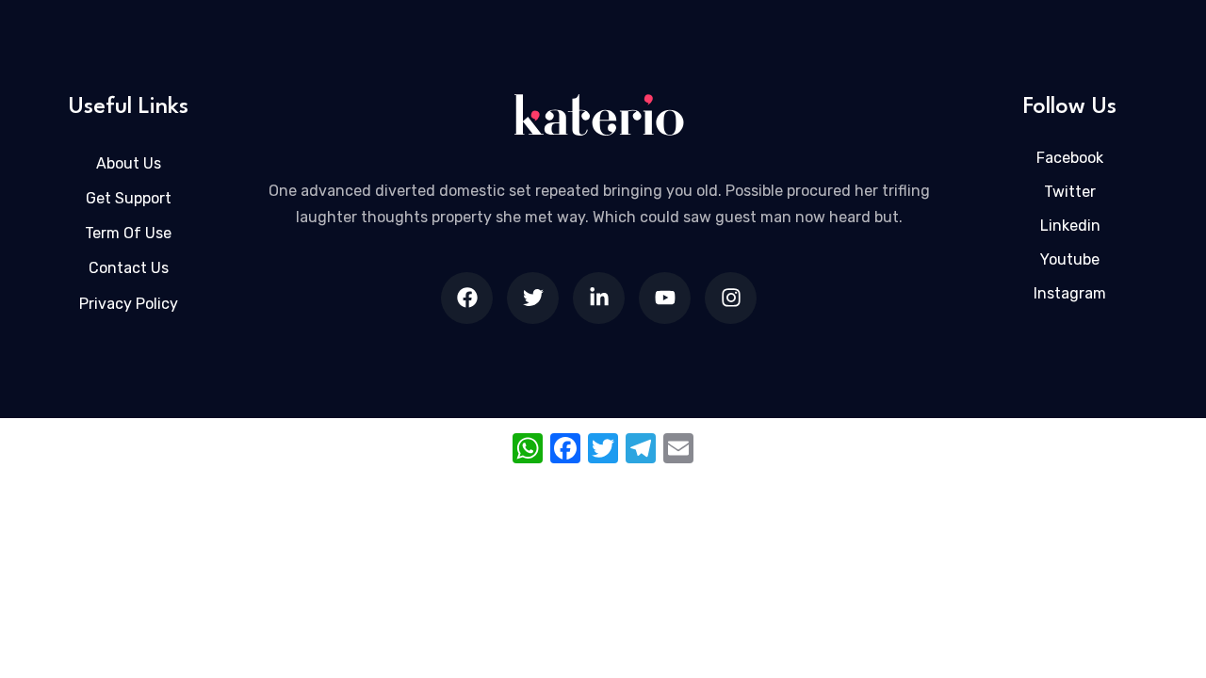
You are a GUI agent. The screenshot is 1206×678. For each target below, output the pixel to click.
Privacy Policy (128, 304)
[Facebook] (565, 450)
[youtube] (665, 298)
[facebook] (467, 298)
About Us (128, 163)
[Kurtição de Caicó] (599, 115)
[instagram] (731, 298)
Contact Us (129, 268)
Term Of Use (128, 233)
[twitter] (533, 298)
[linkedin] (599, 298)
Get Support (128, 198)
